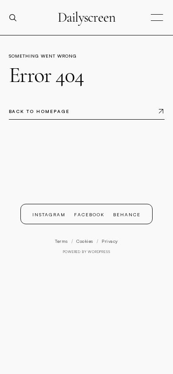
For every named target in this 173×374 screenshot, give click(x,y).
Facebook (89, 214)
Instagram (49, 214)
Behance (127, 214)
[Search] (16, 18)
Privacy (110, 241)
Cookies (84, 241)
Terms (61, 241)
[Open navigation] (157, 18)
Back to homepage (39, 111)
